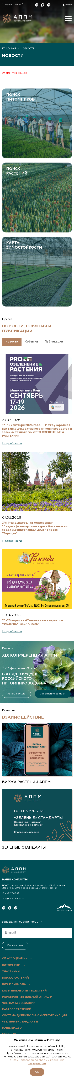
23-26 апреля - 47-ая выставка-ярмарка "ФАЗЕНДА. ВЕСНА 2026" (32, 622)
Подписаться (15, 945)
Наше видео (12, 1028)
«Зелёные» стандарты (20, 1021)
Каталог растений (16, 1009)
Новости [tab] (12, 341)
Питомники (11, 965)
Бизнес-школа (14, 984)
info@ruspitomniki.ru (13, 899)
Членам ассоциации (18, 1003)
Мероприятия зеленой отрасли (27, 997)
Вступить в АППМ (12, 5)
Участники (11, 971)
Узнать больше (16, 694)
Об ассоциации (15, 958)
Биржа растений (15, 978)
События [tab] (31, 341)
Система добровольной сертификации (34, 1015)
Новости (27, 48)
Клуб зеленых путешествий (24, 990)
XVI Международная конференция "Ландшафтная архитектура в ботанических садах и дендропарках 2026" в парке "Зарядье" (35, 528)
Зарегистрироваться (52, 694)
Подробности (12, 443)
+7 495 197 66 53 (10, 893)
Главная (9, 48)
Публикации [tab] (54, 341)
